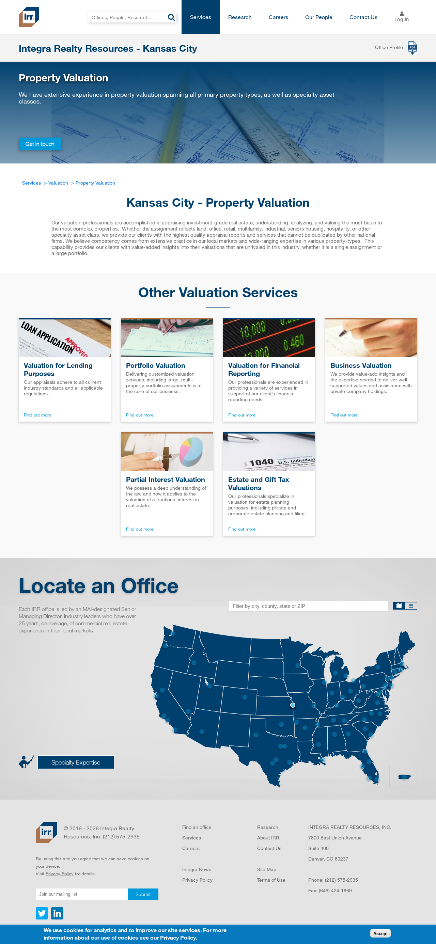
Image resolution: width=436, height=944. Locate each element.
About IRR (268, 837)
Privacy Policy (60, 873)
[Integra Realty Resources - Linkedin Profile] (56, 918)
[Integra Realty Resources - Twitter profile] (42, 918)
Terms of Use (271, 880)
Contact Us (363, 17)
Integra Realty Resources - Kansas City (108, 48)
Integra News (196, 869)
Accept (380, 933)
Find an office (197, 827)
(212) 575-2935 (341, 880)
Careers (278, 17)
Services (200, 17)
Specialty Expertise (75, 762)
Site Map (266, 869)
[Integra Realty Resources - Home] (46, 832)
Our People (318, 17)
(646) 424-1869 (335, 890)
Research (240, 17)
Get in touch (40, 144)
